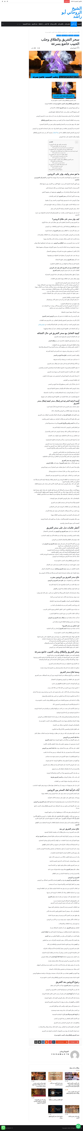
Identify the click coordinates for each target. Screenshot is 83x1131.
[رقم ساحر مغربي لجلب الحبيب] (72, 1109)
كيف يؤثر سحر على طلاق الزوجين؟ (59, 146)
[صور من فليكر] (60, 1054)
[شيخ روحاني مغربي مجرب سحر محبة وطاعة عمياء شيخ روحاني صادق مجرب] (38, 1076)
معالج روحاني (61, 24)
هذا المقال (56, 132)
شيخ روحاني (67, 24)
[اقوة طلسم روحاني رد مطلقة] (55, 1093)
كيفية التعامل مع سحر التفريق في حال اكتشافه (61, 149)
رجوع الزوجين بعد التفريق (56, 169)
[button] (78, 1126)
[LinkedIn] (62, 1054)
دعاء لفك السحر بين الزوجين (59, 162)
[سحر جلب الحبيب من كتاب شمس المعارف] (55, 1076)
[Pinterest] (56, 1054)
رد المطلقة (41, 24)
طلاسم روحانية (53, 24)
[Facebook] (66, 1054)
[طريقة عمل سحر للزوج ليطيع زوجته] (55, 1109)
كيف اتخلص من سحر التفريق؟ (59, 157)
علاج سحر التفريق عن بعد (57, 166)
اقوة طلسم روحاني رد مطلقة (55, 1099)
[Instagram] (51, 1054)
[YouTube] (58, 1054)
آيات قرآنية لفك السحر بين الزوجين (58, 164)
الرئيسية (79, 24)
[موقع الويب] (68, 1054)
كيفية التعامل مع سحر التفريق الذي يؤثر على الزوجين (64, 147)
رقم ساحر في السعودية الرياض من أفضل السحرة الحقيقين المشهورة (40, 1101)
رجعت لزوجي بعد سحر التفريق (60, 152)
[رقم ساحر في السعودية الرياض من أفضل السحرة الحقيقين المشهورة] (38, 1093)
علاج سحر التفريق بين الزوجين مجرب (60, 156)
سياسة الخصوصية (27, 24)
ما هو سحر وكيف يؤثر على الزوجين (58, 144)
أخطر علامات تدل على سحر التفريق (58, 154)
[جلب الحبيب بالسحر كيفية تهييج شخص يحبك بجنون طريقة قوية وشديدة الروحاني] (72, 1076)
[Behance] (53, 1054)
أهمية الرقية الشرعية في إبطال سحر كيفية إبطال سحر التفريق (65, 151)
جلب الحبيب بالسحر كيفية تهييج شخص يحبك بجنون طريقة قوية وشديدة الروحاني (72, 1084)
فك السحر (47, 24)
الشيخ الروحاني (73, 48)
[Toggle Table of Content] (76, 142)
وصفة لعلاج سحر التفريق (57, 161)
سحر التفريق (34, 24)
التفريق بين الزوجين (58, 167)
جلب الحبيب (73, 24)
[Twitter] (64, 1054)
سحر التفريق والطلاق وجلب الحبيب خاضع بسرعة (62, 159)
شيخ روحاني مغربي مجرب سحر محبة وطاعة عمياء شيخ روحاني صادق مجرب (39, 1084)
